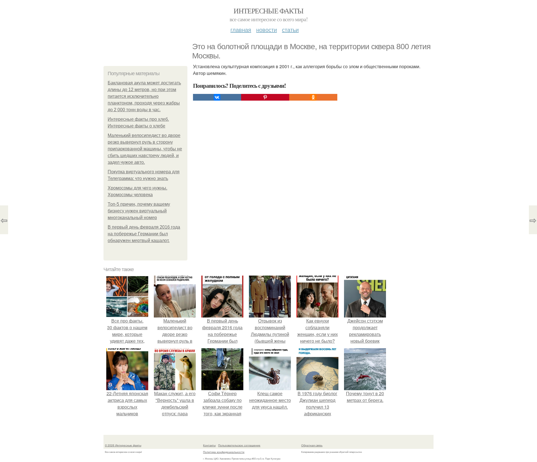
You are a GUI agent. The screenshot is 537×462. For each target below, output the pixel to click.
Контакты (209, 445)
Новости (266, 29)
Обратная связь (311, 445)
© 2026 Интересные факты (123, 445)
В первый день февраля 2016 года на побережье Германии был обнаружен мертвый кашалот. (144, 234)
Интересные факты (268, 10)
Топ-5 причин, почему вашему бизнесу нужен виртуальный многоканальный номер (139, 211)
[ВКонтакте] (217, 97)
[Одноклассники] (313, 97)
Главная (240, 29)
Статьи (290, 29)
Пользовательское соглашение (239, 445)
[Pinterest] (265, 97)
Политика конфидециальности (223, 452)
